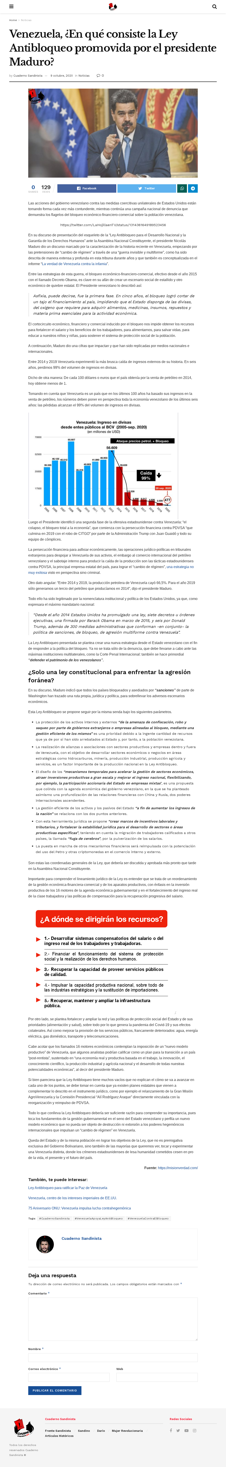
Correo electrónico (44, 1369)
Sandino (84, 1430)
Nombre (36, 1349)
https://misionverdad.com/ (178, 1168)
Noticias (26, 20)
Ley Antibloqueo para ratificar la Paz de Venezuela (67, 1188)
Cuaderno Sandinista (27, 75)
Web (119, 1369)
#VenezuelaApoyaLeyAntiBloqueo (99, 1218)
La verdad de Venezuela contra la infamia (74, 264)
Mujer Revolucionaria (127, 1430)
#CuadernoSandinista (54, 1218)
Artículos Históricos (59, 1436)
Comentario (39, 1293)
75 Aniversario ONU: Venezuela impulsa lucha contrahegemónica (79, 1208)
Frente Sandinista (58, 1430)
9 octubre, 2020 (62, 75)
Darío (101, 1430)
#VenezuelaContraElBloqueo (148, 1218)
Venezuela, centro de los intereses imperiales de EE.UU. (72, 1198)
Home (13, 20)
